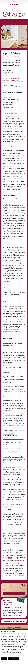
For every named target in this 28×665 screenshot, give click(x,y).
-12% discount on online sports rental (14, 621)
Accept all (4, 658)
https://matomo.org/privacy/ (9, 332)
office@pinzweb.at (10, 107)
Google (18, 655)
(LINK (19, 560)
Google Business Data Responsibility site (11, 652)
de (13, 1)
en (15, 1)
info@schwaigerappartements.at (11, 78)
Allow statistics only (13, 658)
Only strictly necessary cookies (9, 662)
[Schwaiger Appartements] (14, 17)
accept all (12, 432)
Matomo (22, 655)
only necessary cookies (9, 435)
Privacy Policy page (8, 641)
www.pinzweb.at (9, 105)
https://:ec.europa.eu (16, 543)
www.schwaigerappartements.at (10, 80)
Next (14, 593)
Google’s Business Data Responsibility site (13, 439)
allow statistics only (8, 433)
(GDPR (9, 558)
